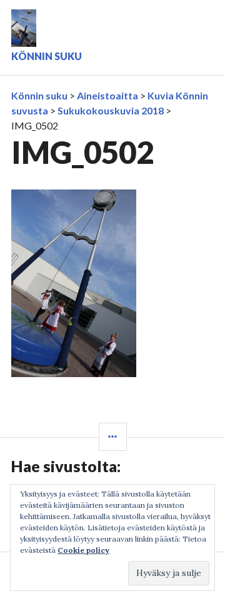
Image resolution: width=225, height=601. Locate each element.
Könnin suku (46, 56)
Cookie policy (83, 550)
